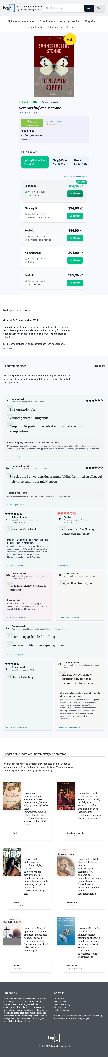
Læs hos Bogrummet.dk (14, 727)
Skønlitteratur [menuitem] (47, 21)
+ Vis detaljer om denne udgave (74, 177)
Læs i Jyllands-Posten (14, 566)
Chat (99, 8)
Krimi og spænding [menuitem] (70, 21)
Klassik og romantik (75, 833)
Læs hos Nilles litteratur (66, 617)
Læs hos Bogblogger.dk (14, 655)
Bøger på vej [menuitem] (55, 27)
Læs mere (99, 365)
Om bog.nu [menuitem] (72, 27)
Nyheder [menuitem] (21, 21)
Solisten (16, 965)
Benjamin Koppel (30, 112)
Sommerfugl (72, 965)
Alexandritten (72, 902)
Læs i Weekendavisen (14, 617)
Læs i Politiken (63, 566)
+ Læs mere (8, 348)
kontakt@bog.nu (61, 1010)
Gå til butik (75, 193)
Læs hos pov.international (67, 727)
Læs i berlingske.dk (13, 457)
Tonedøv (16, 902)
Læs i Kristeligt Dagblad (14, 505)
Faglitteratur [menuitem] (36, 27)
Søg (89, 8)
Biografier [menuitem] (90, 21)
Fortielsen (17, 833)
